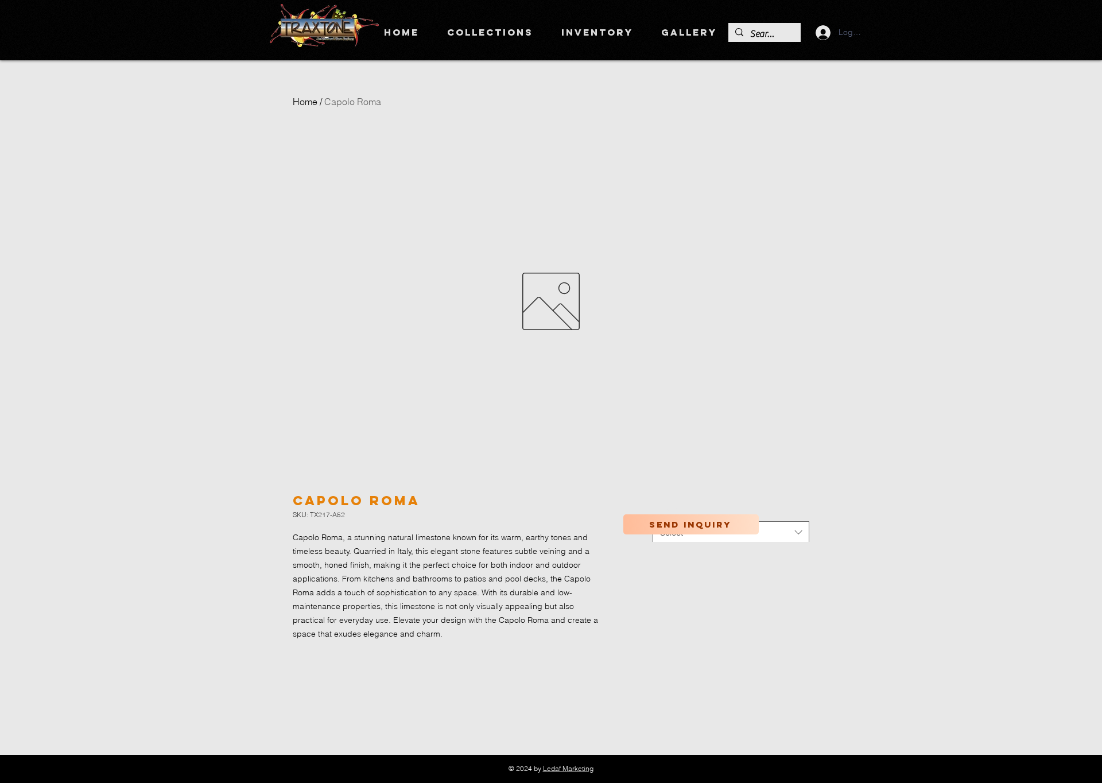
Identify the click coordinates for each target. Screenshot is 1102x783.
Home (305, 101)
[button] (490, 32)
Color (665, 510)
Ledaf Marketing (568, 768)
